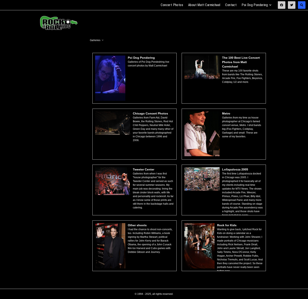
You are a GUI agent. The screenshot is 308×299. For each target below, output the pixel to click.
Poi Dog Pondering (255, 5)
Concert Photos (172, 5)
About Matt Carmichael (204, 5)
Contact (231, 5)
